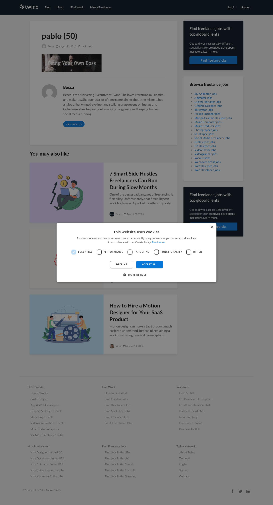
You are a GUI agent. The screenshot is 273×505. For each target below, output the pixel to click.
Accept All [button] (149, 264)
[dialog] (136, 252)
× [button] (211, 227)
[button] (136, 274)
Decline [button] (121, 264)
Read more (158, 242)
